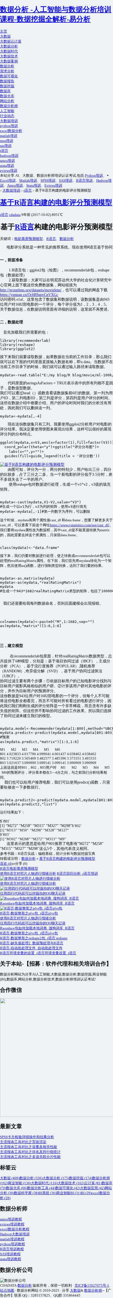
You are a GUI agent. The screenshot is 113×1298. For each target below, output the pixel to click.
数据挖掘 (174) (80, 1178)
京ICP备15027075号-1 (92, 1285)
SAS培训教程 (10, 1254)
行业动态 (7, 116)
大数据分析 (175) (56, 1178)
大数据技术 (9, 56)
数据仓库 (7, 96)
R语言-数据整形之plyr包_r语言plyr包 (29, 933)
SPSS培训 (48, 180)
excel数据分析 (11, 131)
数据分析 (7, 66)
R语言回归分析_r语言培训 (77, 873)
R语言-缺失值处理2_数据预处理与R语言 (31, 943)
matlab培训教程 (12, 1239)
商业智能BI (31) (68, 1193)
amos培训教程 (11, 1219)
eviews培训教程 (12, 1224)
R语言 (24, 227)
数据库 (5, 91)
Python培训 (94, 175)
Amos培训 (15, 185)
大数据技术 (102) (71, 1183)
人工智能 (7, 111)
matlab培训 (8, 136)
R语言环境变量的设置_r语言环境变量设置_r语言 (38, 953)
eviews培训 (8, 170)
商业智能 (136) (19, 1183)
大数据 (5, 36)
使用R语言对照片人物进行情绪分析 (28, 873)
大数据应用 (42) (92, 1188)
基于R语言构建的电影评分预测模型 (56, 203)
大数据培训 (9, 121)
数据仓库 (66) (16, 1188)
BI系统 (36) (47, 1193)
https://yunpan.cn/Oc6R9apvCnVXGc (29, 295)
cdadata (15, 215)
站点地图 (7, 1290)
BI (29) (86, 1193)
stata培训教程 (10, 1259)
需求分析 (7, 71)
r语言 (4, 151)
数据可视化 (9, 76)
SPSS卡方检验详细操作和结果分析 (27, 1137)
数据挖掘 (7, 86)
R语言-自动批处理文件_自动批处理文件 (31, 948)
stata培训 (7, 165)
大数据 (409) (9, 1178)
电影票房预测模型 (28, 239)
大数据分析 (9, 46)
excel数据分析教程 (14, 1229)
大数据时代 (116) (44, 1183)
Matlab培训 (28, 180)
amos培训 (7, 160)
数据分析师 (9, 106)
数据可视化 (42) (67, 1188)
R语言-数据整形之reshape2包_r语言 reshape (33, 938)
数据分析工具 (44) (41, 1188)
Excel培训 (8, 180)
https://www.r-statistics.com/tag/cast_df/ (79, 525)
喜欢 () (6, 863)
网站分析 (7, 101)
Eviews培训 (53, 185)
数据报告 (7, 81)
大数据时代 (9, 51)
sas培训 (6, 146)
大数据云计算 (10, 41)
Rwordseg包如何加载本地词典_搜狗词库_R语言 (37, 928)
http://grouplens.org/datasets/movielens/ (30, 290)
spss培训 (6, 141)
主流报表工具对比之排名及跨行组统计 (30, 1152)
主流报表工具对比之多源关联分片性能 (30, 1157)
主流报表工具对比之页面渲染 (23, 1142)
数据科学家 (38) (26, 1193)
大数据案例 (9, 61)
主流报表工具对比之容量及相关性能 (28, 1147)
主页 (3, 31)
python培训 (9, 126)
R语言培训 (84, 180)
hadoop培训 (9, 156)
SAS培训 (65, 180)
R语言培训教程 (12, 1249)
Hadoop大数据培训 (15, 1234)
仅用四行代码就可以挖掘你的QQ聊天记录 (33, 923)
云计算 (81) (93, 1183)
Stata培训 (33, 185)
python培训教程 (12, 1244)
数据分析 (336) (31, 1178)
